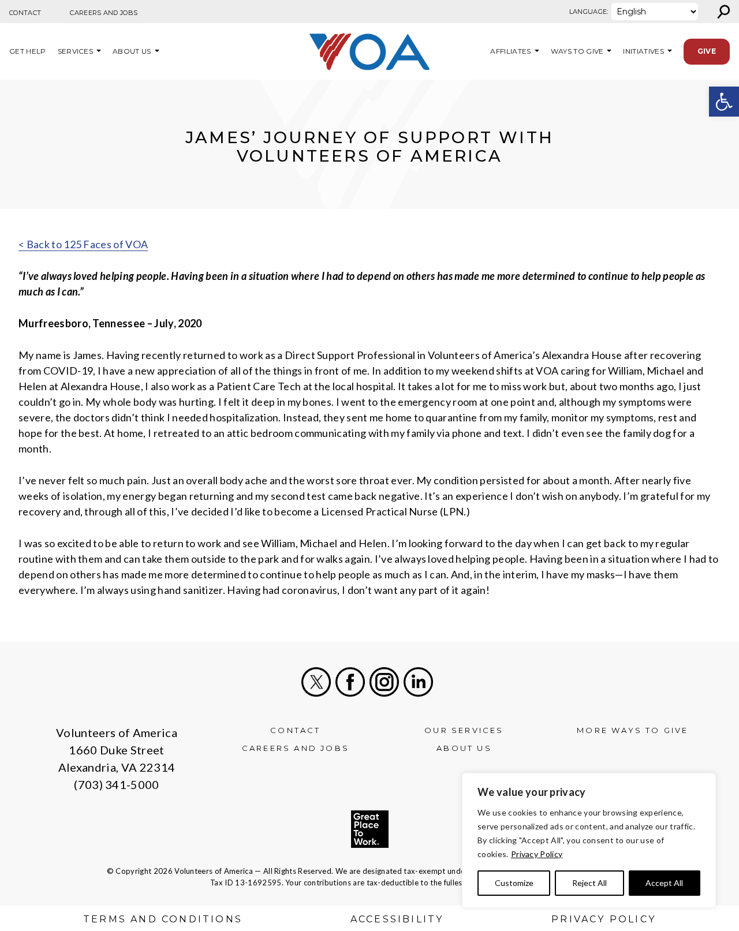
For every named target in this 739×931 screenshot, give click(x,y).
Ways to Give (577, 51)
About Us (132, 51)
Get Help (27, 51)
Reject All (589, 883)
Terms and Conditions (162, 919)
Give (706, 51)
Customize (514, 883)
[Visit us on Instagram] (384, 682)
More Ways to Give (632, 730)
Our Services (463, 730)
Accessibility (397, 919)
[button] (724, 102)
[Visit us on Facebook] (350, 682)
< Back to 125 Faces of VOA (83, 244)
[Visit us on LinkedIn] (418, 682)
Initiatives (643, 51)
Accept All (664, 883)
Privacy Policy (536, 854)
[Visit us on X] (316, 682)
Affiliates (509, 51)
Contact (25, 13)
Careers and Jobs (103, 13)
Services (76, 51)
